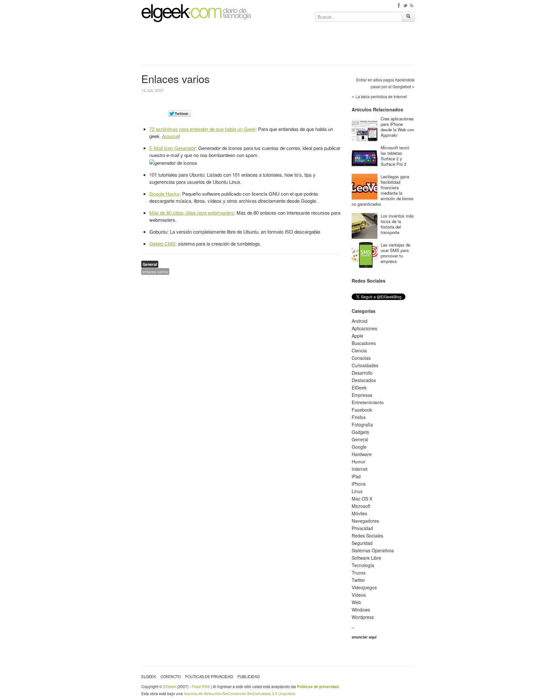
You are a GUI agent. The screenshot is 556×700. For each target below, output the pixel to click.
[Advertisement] (278, 45)
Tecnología (363, 565)
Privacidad (362, 528)
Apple (357, 335)
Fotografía (362, 424)
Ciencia (359, 350)
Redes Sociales (367, 535)
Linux (357, 491)
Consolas (361, 358)
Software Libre (366, 558)
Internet (359, 469)
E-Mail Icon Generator (172, 148)
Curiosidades (365, 365)
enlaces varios (155, 271)
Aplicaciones (364, 328)
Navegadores (365, 521)
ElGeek (359, 387)
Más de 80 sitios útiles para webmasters (191, 212)
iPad (356, 476)
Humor (359, 461)
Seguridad (362, 543)
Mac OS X (362, 498)
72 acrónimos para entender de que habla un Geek (202, 129)
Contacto (171, 676)
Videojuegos (364, 587)
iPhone (359, 484)
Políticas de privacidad (209, 676)
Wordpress (363, 617)
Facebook (362, 409)
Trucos (359, 572)
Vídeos (359, 595)
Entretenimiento (368, 402)
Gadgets (360, 432)
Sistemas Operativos (373, 550)
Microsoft (361, 506)
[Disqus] (241, 361)
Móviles (359, 513)
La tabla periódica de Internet (381, 96)
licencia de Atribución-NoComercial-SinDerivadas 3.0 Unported (239, 693)
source (171, 136)
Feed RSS (201, 686)
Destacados (364, 380)
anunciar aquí (364, 637)
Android (359, 321)
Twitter (358, 580)
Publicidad (248, 676)
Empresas (362, 395)
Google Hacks (164, 193)
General (150, 264)
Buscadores (364, 343)
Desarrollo (362, 372)
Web (356, 602)
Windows (361, 609)
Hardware (362, 454)
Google (359, 446)
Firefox (359, 417)
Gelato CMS (162, 243)
